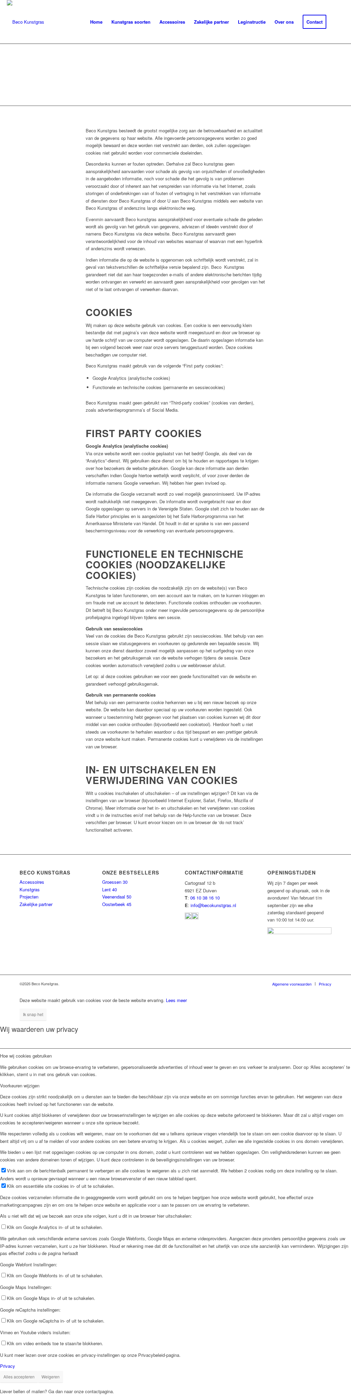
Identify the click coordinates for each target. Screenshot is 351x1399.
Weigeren (50, 1376)
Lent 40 (109, 889)
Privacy (7, 1366)
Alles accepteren (19, 1376)
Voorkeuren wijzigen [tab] (19, 1085)
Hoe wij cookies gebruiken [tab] (26, 1055)
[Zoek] (337, 22)
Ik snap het (33, 1014)
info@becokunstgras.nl (213, 905)
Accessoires (32, 882)
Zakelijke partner (36, 904)
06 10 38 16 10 (205, 897)
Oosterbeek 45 (116, 904)
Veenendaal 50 (116, 896)
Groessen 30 (115, 882)
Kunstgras (30, 889)
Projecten (29, 896)
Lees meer (176, 1000)
